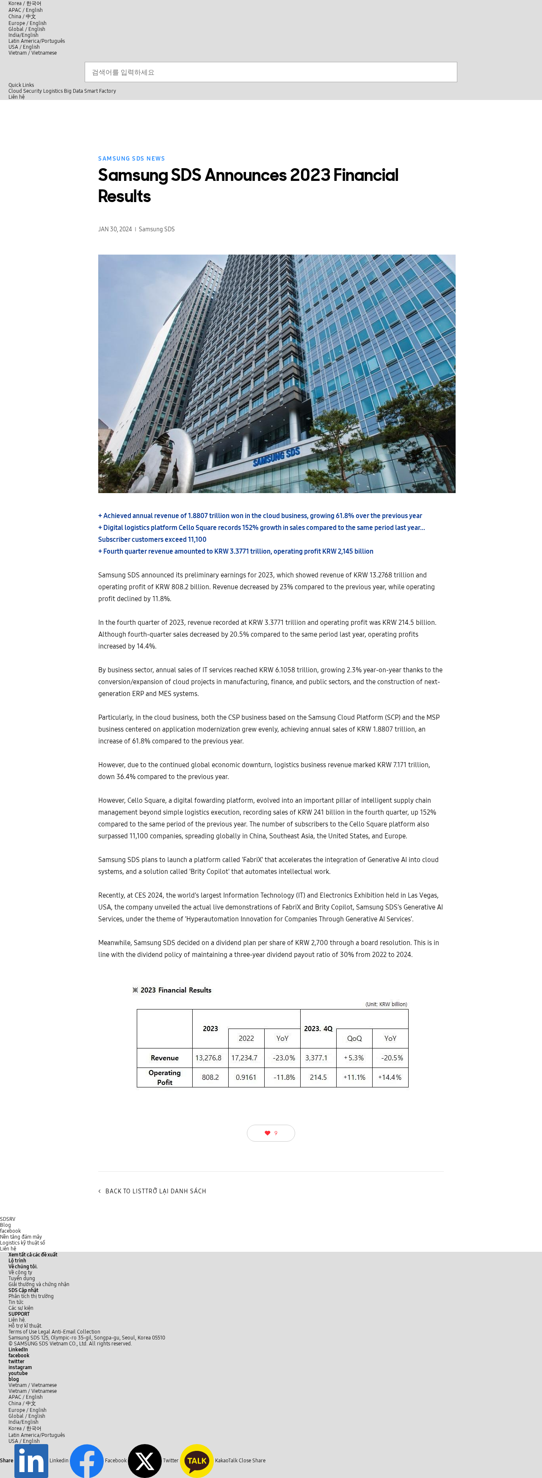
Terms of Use (22, 1332)
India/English (23, 35)
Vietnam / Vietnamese (32, 53)
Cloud (15, 91)
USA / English (24, 47)
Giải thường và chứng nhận (38, 1284)
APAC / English (25, 10)
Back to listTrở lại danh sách (152, 1191)
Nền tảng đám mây (21, 1237)
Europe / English (27, 23)
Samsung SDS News (131, 158)
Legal (44, 1332)
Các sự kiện (20, 1308)
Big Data (73, 91)
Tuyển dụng (21, 1278)
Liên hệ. (17, 1320)
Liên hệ (8, 1249)
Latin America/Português (36, 41)
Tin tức (16, 1302)
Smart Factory (100, 91)
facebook (10, 1231)
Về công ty (20, 1273)
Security (32, 91)
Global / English (26, 29)
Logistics (53, 91)
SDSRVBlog (7, 1222)
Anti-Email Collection (76, 1332)
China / (22, 16)
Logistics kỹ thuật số (22, 1243)
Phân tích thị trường (31, 1296)
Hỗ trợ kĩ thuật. (25, 1326)
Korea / (24, 3)
